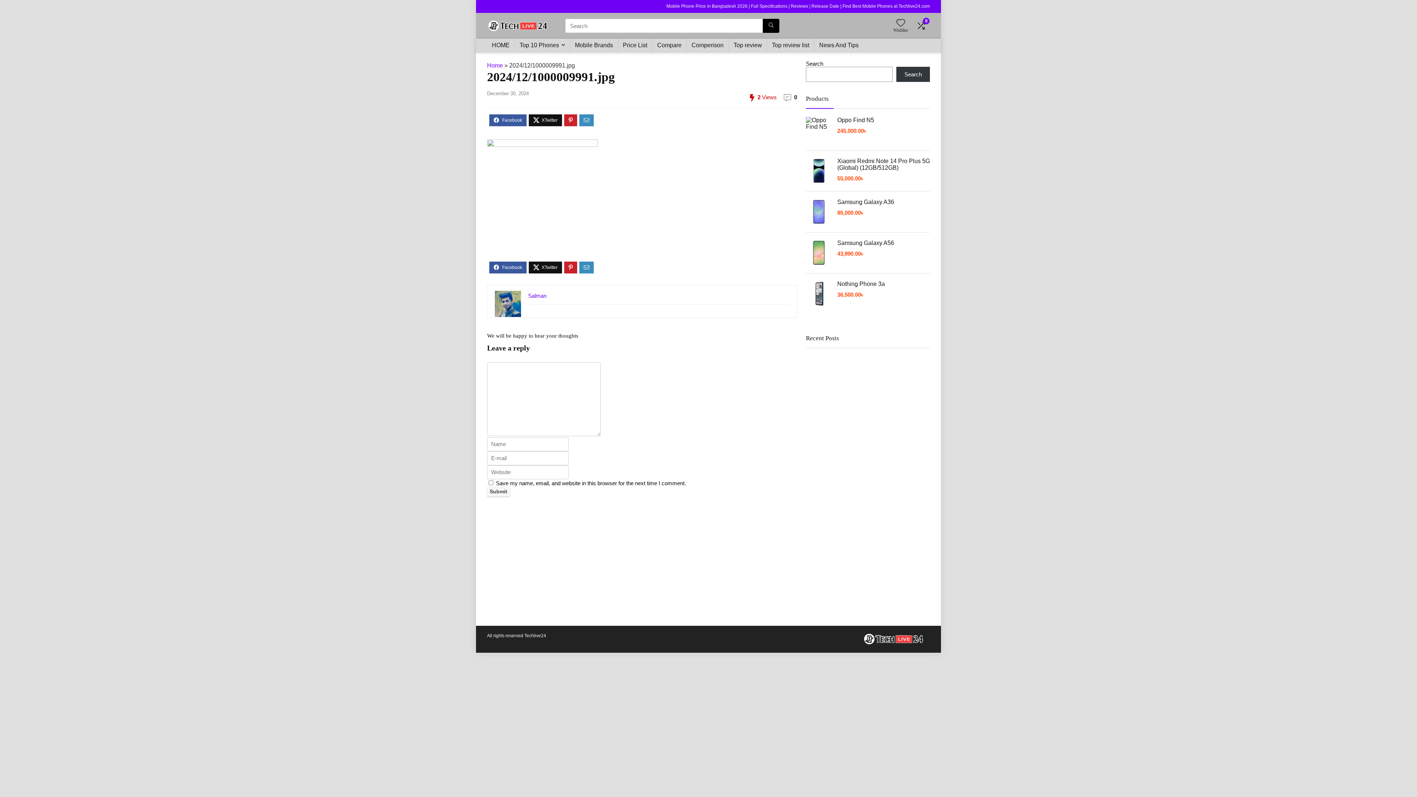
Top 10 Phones (539, 45)
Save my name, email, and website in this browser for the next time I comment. (591, 483)
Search (814, 64)
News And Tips (839, 45)
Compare (669, 45)
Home (495, 65)
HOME (501, 45)
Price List (635, 45)
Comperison (708, 45)
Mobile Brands (594, 45)
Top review (748, 45)
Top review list (790, 45)
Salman (537, 296)
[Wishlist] (900, 23)
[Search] (771, 26)
